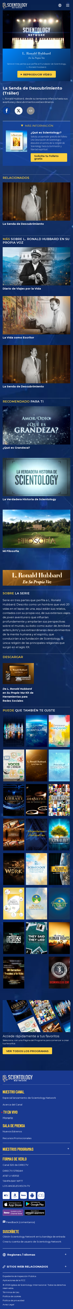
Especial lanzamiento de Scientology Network (29, 1097)
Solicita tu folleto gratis (46, 157)
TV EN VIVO (10, 1112)
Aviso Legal (8, 1304)
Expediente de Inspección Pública (19, 1276)
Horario (8, 1118)
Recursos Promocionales (17, 1138)
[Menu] (67, 5)
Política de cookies (12, 1296)
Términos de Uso (11, 1292)
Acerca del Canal (12, 1104)
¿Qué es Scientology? (46, 132)
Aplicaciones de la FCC (14, 1280)
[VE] (59, 765)
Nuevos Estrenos (12, 1131)
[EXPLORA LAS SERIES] (13, 731)
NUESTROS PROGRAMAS (18, 1149)
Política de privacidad (13, 1300)
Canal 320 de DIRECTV (15, 1164)
